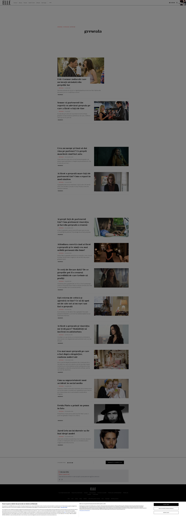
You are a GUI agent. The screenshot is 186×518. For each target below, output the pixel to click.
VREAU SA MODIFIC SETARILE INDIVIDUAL (166, 508)
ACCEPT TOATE (166, 504)
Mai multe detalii (64, 507)
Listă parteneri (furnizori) (84, 510)
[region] (93, 510)
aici (64, 512)
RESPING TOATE (166, 512)
